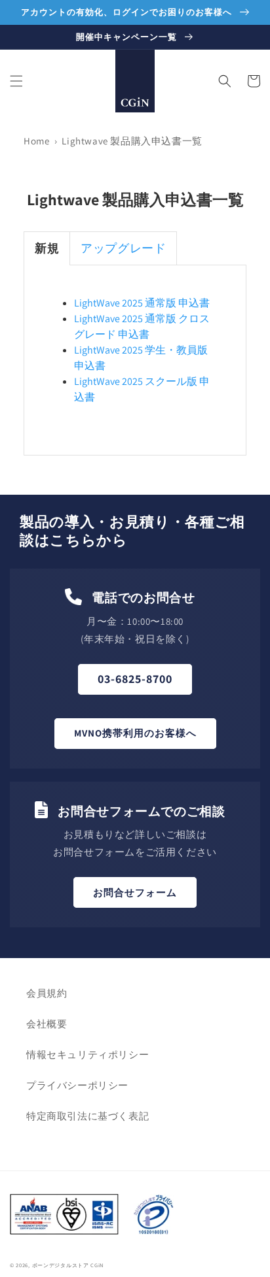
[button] (16, 81)
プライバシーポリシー (77, 1085)
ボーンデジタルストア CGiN (68, 1265)
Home (36, 141)
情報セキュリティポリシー (87, 1054)
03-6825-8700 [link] (135, 678)
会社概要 (46, 1024)
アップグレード (123, 248)
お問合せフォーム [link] (135, 892)
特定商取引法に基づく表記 (87, 1116)
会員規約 (46, 993)
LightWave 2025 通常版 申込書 (142, 303)
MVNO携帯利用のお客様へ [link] (135, 733)
